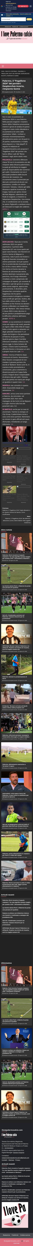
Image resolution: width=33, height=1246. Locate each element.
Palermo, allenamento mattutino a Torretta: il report (14, 765)
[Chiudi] (4, 6)
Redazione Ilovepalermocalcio (11, 589)
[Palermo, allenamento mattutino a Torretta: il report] (16, 752)
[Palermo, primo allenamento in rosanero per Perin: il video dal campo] (16, 841)
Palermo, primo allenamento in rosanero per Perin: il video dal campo (16, 854)
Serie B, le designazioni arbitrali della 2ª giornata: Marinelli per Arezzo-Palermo (15, 825)
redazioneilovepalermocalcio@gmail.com (15, 1158)
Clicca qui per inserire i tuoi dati (8, 22)
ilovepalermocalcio (8, 92)
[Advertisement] (16, 53)
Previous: (16, 511)
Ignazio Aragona (18, 1152)
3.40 (8, 222)
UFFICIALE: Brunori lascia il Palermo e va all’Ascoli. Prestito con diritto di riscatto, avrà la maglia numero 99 (15, 647)
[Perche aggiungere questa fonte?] (30, 6)
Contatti (4, 1160)
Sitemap (11, 1160)
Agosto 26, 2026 (14, 560)
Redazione (8, 26)
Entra (29, 19)
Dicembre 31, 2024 (20, 92)
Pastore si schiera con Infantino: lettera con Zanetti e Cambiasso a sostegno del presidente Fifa (15, 915)
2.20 (16, 222)
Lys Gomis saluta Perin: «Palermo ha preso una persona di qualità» (16, 586)
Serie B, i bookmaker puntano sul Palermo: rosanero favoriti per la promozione (13, 616)
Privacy (17, 1160)
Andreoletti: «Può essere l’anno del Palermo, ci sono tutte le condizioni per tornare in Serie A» (15, 795)
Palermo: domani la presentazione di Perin (14, 677)
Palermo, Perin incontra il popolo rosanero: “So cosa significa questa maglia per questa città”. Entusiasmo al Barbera (16, 556)
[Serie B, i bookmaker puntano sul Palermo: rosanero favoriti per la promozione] (16, 603)
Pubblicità (15, 26)
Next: (17, 519)
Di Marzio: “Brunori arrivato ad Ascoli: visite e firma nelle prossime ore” (15, 707)
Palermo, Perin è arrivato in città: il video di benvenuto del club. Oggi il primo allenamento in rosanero (16, 884)
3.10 (12, 222)
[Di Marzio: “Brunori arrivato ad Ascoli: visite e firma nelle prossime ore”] (16, 694)
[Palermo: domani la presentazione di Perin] (16, 665)
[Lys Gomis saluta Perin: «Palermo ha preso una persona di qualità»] (16, 574)
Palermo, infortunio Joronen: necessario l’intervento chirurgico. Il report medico (15, 736)
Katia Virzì (6, 560)
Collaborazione (23, 26)
